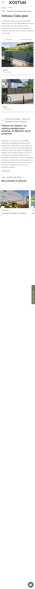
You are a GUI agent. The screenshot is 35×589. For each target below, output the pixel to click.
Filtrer (9, 39)
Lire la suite (5, 170)
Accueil (3, 7)
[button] (2, 207)
